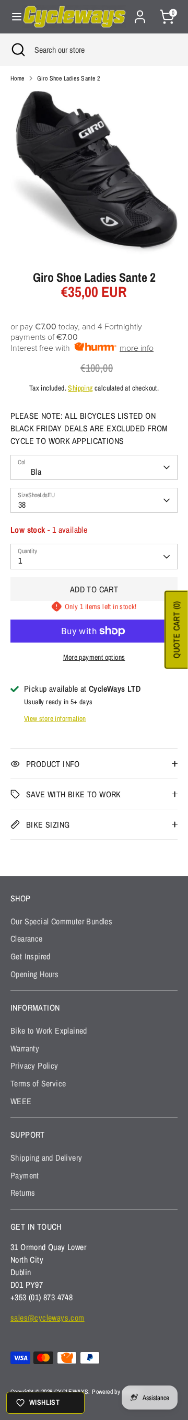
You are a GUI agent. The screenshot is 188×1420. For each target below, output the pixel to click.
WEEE (21, 1101)
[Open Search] (17, 50)
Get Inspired (30, 956)
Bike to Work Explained (48, 1030)
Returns (23, 1192)
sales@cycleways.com (47, 1317)
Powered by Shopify (116, 1392)
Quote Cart (176, 630)
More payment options (94, 657)
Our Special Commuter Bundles (61, 921)
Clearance (26, 938)
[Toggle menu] (11, 16)
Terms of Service (38, 1083)
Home (17, 78)
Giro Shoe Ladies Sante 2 (68, 78)
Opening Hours (34, 974)
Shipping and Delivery (46, 1157)
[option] (94, 173)
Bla (36, 471)
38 (22, 504)
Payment (24, 1175)
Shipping (80, 388)
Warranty (24, 1048)
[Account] (140, 12)
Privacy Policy (34, 1065)
